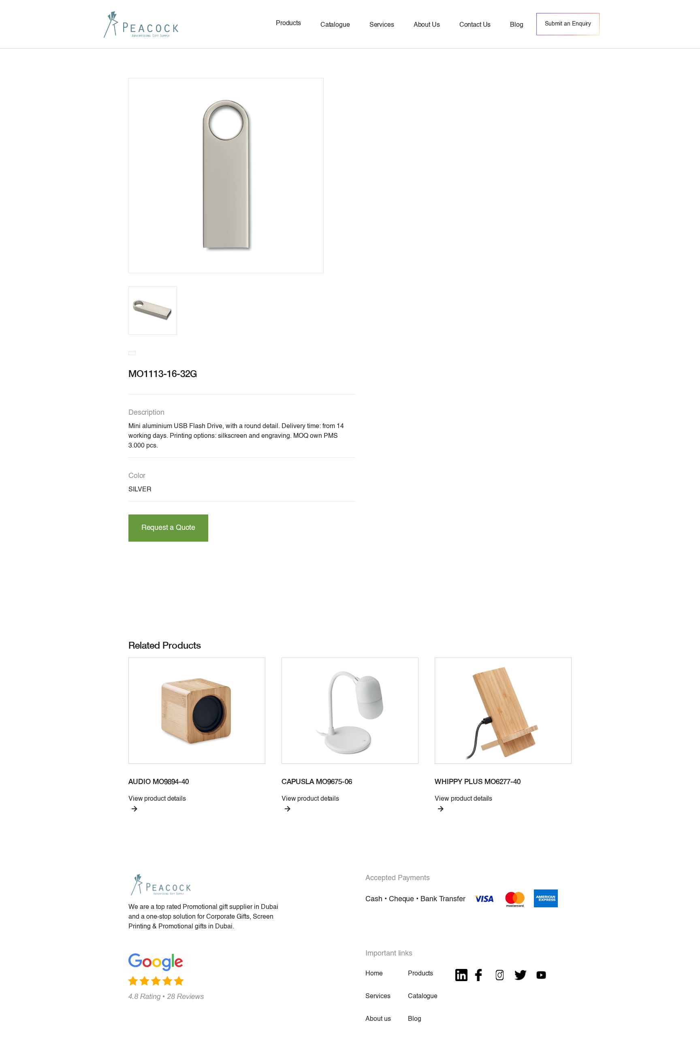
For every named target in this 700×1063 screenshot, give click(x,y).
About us (378, 1019)
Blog (414, 1019)
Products (420, 974)
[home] (140, 24)
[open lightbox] (226, 175)
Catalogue (423, 996)
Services (377, 996)
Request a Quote (168, 528)
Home (373, 974)
